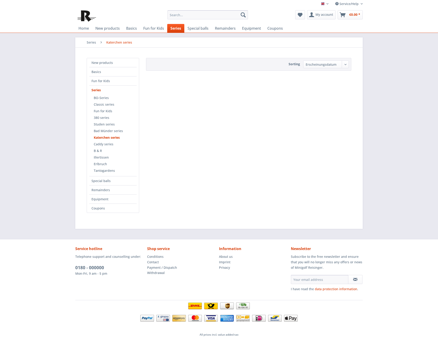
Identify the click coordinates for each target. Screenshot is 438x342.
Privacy (224, 267)
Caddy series (103, 144)
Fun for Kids (100, 81)
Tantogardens (104, 170)
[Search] (243, 14)
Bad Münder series (108, 131)
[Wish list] (300, 14)
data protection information (336, 289)
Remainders (100, 190)
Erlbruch (100, 164)
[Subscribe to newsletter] (355, 279)
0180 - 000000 (89, 268)
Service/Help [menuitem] (349, 4)
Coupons (98, 208)
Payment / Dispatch (162, 267)
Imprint (224, 262)
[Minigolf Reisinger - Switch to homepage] (87, 16)
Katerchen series (107, 137)
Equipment (99, 199)
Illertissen (101, 157)
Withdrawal (156, 273)
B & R (98, 151)
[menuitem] (207, 14)
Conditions (155, 256)
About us (226, 256)
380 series (101, 117)
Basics (96, 72)
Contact (153, 262)
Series (96, 90)
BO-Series (101, 98)
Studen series (104, 124)
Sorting (294, 64)
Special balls (101, 181)
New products (102, 62)
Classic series (104, 104)
